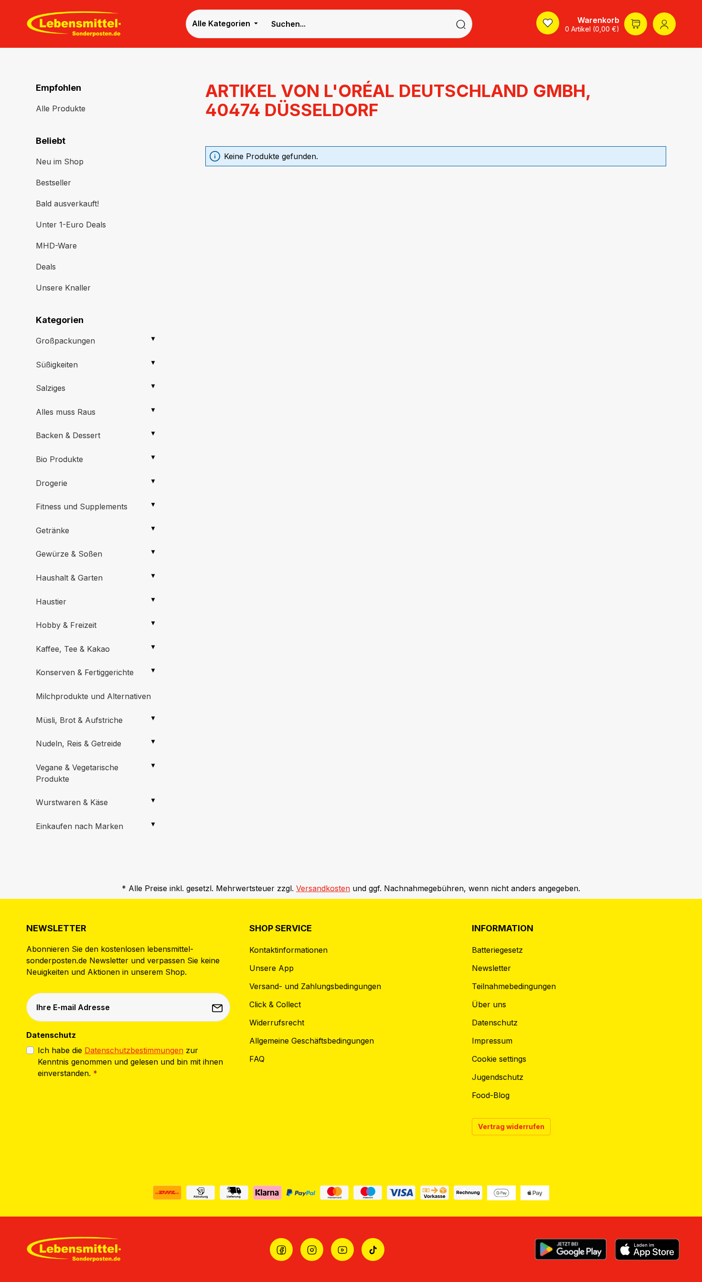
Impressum (492, 1040)
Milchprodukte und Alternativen (93, 696)
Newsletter (491, 968)
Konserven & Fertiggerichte (85, 672)
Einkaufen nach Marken (79, 826)
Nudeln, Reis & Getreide (78, 743)
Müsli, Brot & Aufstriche (79, 720)
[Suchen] (461, 24)
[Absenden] (218, 1007)
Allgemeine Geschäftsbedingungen (311, 1040)
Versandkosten (323, 888)
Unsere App (271, 968)
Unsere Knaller (63, 287)
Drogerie (51, 483)
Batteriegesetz (497, 950)
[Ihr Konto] (664, 23)
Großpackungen (65, 340)
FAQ (257, 1059)
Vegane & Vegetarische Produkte (77, 773)
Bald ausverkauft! (67, 203)
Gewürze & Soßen (69, 554)
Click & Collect (275, 1004)
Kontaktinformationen (288, 950)
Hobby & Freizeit (66, 625)
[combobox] (356, 24)
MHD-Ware (56, 245)
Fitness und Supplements (82, 506)
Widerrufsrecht (276, 1022)
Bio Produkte (59, 459)
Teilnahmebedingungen (514, 986)
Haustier (51, 601)
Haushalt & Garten (69, 577)
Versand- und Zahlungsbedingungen (315, 986)
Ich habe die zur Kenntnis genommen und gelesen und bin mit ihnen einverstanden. (130, 1061)
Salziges (50, 388)
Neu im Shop (60, 161)
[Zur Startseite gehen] (74, 23)
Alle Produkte (60, 108)
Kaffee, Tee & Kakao (73, 649)
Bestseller (53, 182)
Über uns (489, 1004)
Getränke (52, 530)
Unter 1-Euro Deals (71, 224)
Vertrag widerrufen (511, 1126)
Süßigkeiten (57, 364)
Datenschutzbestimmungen (134, 1050)
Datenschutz (495, 1022)
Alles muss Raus (66, 412)
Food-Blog (491, 1095)
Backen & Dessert (68, 435)
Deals (46, 266)
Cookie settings (499, 1059)
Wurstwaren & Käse (72, 802)
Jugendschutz (497, 1077)
